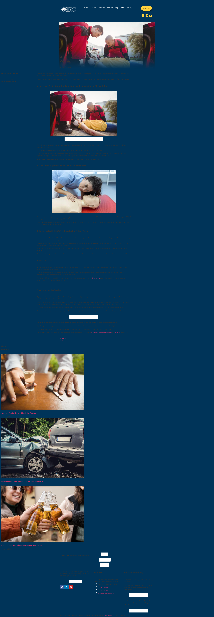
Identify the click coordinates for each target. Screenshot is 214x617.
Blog (116, 8)
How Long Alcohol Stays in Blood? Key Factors (18, 413)
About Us (94, 8)
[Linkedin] (147, 15)
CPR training (96, 278)
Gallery (129, 8)
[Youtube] (151, 15)
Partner (122, 8)
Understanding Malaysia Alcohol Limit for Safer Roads (21, 545)
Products (110, 8)
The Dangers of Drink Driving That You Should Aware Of (22, 482)
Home (86, 8)
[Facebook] (143, 15)
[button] (4, 81)
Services (102, 8)
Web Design (108, 615)
